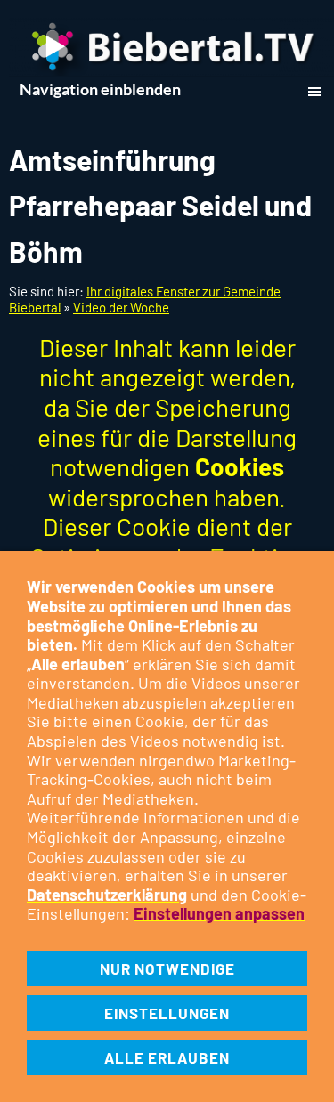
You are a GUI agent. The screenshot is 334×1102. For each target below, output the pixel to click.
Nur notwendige (167, 968)
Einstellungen (167, 1013)
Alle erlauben (167, 1057)
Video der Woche (121, 307)
